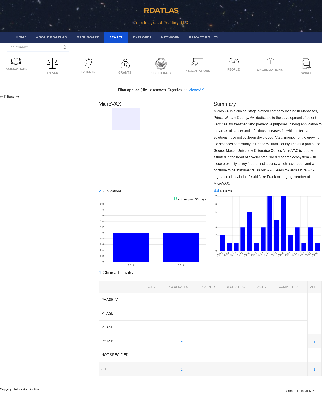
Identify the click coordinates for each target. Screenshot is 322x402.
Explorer (142, 37)
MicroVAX (196, 90)
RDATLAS (161, 10)
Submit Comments (300, 391)
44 (216, 191)
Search (116, 37)
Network (170, 37)
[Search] (64, 47)
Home (21, 37)
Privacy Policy (203, 37)
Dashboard (88, 37)
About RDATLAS (51, 37)
